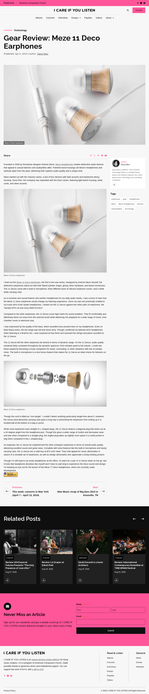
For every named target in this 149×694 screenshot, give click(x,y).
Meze (113, 204)
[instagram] (141, 3)
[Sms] (102, 155)
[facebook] (138, 3)
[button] (138, 10)
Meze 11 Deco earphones (28, 282)
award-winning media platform (46, 659)
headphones (134, 199)
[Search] (128, 10)
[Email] (106, 155)
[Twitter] (94, 155)
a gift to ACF (38, 669)
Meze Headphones (64, 164)
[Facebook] (91, 155)
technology (129, 209)
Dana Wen (42, 54)
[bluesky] (144, 3)
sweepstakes (116, 209)
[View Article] (20, 557)
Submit (111, 630)
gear (125, 199)
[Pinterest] (98, 155)
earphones (115, 199)
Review (140, 204)
